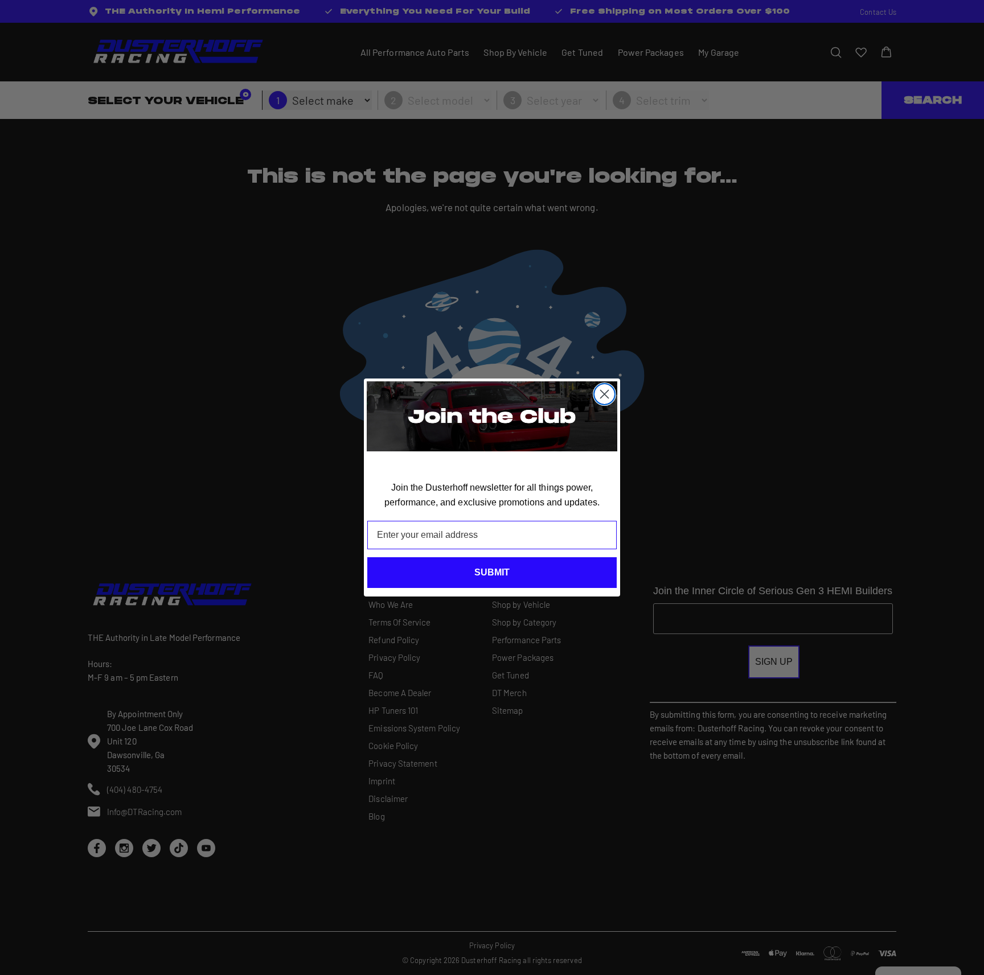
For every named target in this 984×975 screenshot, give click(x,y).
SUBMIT (492, 572)
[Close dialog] (604, 394)
